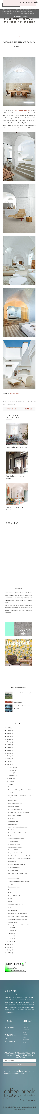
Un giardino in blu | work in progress (18, 812)
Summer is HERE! (13, 850)
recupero (21, 401)
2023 (8, 736)
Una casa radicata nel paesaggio (22, 693)
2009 (8, 953)
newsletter (26, 1029)
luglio (10, 781)
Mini (9, 907)
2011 (8, 947)
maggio (11, 930)
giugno (11, 784)
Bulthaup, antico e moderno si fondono (19, 836)
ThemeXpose (6, 1099)
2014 (8, 761)
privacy (25, 1042)
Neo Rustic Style (13, 830)
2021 (8, 742)
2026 (8, 728)
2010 (8, 950)
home (24, 1024)
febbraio (11, 939)
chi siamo (25, 1027)
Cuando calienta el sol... (15, 847)
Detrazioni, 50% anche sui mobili (17, 913)
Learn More (16, 16)
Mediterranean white (14, 844)
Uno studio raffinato (14, 806)
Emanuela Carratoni (15, 53)
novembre (11, 770)
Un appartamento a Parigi (15, 803)
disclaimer (26, 1039)
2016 (8, 756)
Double (10, 901)
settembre (11, 775)
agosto (10, 778)
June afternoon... (12, 890)
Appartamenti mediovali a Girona (17, 919)
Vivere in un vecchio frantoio (16, 864)
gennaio (11, 941)
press (24, 1032)
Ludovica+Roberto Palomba (22, 110)
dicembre (11, 767)
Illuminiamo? (12, 861)
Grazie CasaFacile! (13, 878)
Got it (25, 16)
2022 (8, 739)
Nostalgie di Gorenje (14, 867)
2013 (8, 764)
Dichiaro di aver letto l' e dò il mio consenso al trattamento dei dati (19, 1072)
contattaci (25, 1034)
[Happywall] (18, 665)
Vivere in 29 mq (12, 800)
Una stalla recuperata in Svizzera (15, 477)
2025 (8, 730)
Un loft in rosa (12, 899)
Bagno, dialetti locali (14, 896)
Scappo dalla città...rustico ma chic (18, 853)
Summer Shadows (13, 824)
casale (14, 401)
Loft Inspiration (12, 910)
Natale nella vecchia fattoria (16, 447)
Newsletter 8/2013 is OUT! (15, 904)
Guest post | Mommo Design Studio (18, 827)
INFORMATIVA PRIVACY (23, 1072)
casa (19, 37)
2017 (8, 753)
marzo (10, 936)
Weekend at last (12, 922)
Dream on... (11, 787)
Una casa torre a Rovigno (15, 809)
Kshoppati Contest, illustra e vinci (17, 833)
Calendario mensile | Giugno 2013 (18, 916)
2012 (8, 944)
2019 (8, 747)
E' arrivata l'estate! (13, 870)
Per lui (10, 893)
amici (24, 1037)
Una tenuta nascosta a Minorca (14, 508)
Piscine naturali (18, 702)
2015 (8, 759)
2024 (8, 733)
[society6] (18, 635)
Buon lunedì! (12, 818)
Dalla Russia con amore (14, 815)
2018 (8, 750)
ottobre (11, 773)
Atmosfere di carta (13, 821)
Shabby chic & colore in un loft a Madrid (19, 858)
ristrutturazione (9, 404)
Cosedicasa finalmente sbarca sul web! (19, 856)
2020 (8, 745)
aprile (10, 933)
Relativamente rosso (14, 887)
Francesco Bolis (14, 393)
